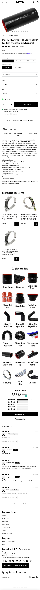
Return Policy (5, 521)
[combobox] (20, 74)
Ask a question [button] (20, 419)
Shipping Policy (6, 527)
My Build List (10, 129)
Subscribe (33, 577)
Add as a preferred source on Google (15, 565)
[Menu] (2, 2)
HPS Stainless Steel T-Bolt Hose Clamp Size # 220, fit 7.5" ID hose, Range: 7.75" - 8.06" (9, 217)
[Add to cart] (16, 224)
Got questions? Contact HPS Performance (20, 120)
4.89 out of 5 (25, 394)
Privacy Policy (5, 518)
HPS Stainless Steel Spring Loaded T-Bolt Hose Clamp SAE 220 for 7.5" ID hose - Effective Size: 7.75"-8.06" (29, 217)
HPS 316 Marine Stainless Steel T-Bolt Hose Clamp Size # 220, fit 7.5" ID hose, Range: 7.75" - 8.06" (10, 252)
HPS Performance (22, 587)
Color (3, 89)
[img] (5, 431)
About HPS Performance (8, 541)
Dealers (3, 544)
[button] (5, 46)
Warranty (4, 530)
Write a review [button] (20, 414)
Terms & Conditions (7, 533)
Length (3, 80)
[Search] (6, 2)
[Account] (33, 2)
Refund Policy (5, 524)
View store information (10, 114)
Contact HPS (5, 515)
